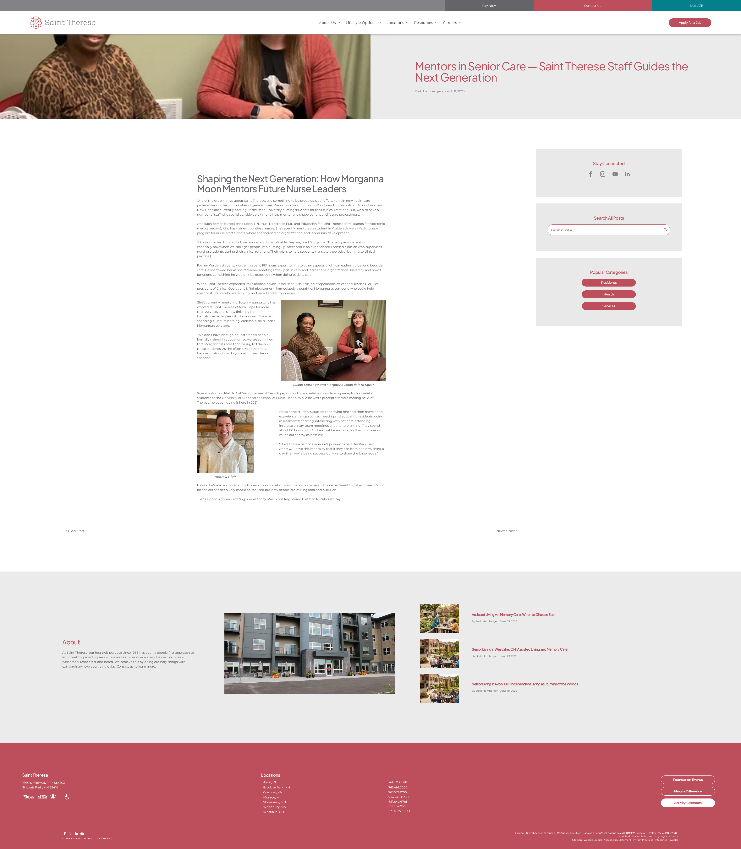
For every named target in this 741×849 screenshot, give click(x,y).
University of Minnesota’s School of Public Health (259, 398)
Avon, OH (270, 782)
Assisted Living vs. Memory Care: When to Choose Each (514, 614)
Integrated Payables (666, 839)
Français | (551, 832)
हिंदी (667, 832)
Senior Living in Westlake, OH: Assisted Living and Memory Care (519, 649)
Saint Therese (254, 200)
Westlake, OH (273, 812)
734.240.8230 (398, 797)
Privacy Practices (643, 839)
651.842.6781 (397, 801)
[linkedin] (627, 174)
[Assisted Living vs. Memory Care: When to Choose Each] (439, 618)
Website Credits (593, 839)
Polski (652, 832)
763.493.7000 (397, 787)
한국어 (674, 832)
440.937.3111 (397, 782)
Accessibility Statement (617, 839)
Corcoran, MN (273, 792)
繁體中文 (630, 832)
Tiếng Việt (600, 832)
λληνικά (661, 832)
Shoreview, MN (274, 802)
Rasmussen (285, 284)
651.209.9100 (398, 806)
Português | (564, 832)
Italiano (612, 832)
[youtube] (615, 174)
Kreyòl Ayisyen (534, 832)
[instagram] (602, 174)
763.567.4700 (397, 792)
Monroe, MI (271, 797)
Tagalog (587, 832)
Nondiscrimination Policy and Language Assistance (648, 836)
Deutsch (576, 832)
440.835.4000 (399, 811)
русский (642, 832)
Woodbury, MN (274, 807)
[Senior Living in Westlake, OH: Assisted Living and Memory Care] (439, 653)
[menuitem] (329, 22)
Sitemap (577, 839)
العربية (621, 832)
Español (519, 832)
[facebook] (590, 174)
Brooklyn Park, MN (276, 787)
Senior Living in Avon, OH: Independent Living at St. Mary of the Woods (525, 684)
